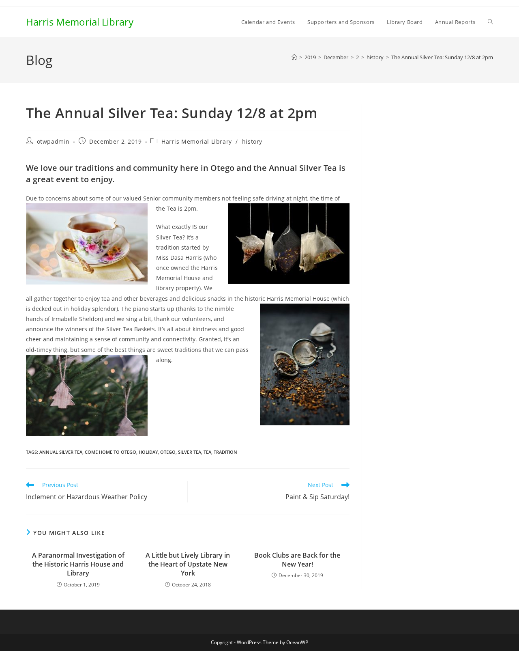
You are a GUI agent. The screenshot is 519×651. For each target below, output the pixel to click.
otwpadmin (53, 141)
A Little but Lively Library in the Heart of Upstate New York (188, 564)
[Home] (294, 57)
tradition (225, 452)
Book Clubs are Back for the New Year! (297, 560)
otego (168, 452)
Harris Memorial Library (79, 21)
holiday (148, 452)
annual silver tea (60, 452)
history (252, 141)
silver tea (189, 452)
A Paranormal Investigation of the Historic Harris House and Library (78, 564)
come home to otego (110, 452)
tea (207, 452)
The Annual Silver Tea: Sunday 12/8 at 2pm (442, 57)
